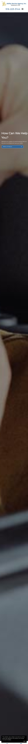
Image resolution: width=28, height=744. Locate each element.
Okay (24, 741)
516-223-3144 (13, 9)
